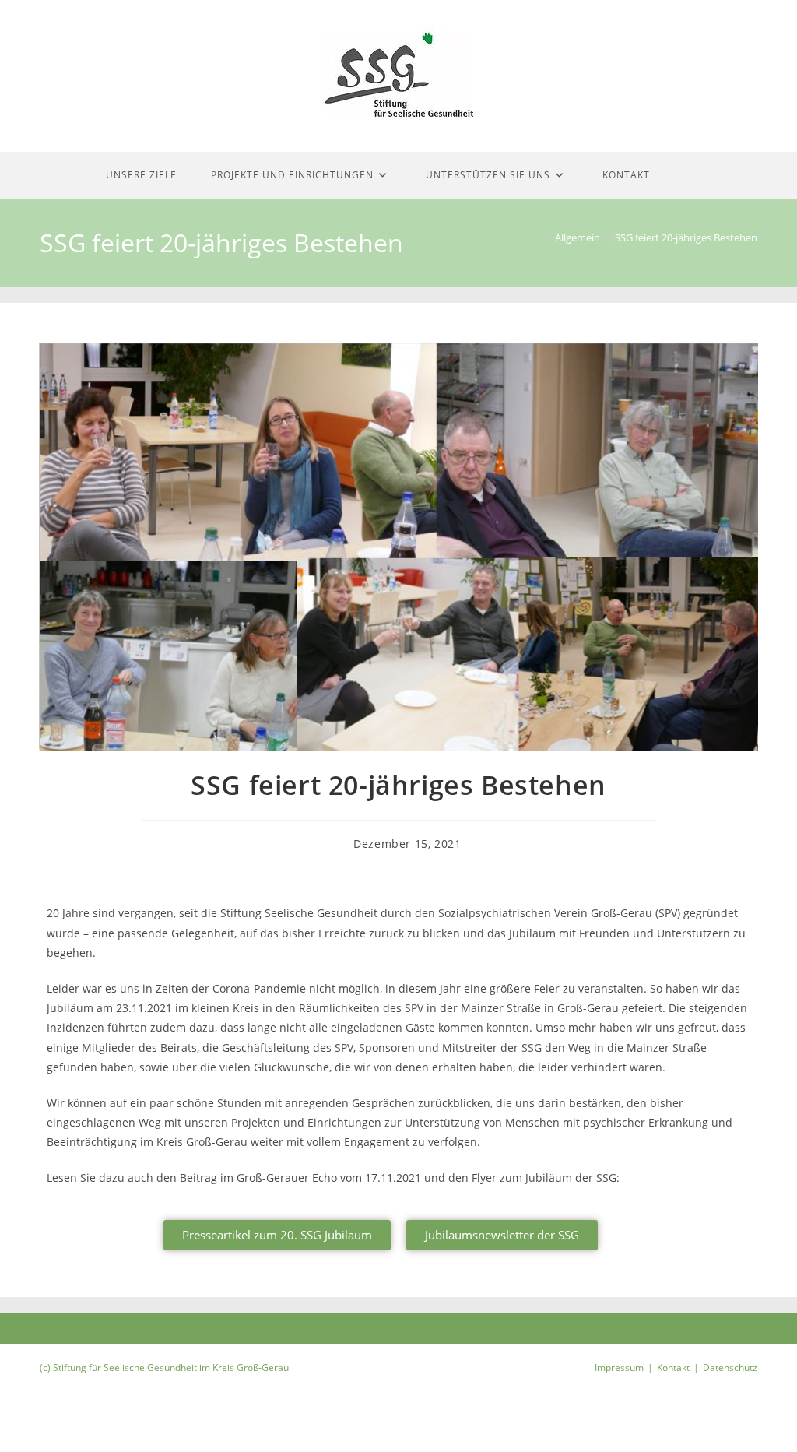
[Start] (536, 237)
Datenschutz (730, 1367)
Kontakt (673, 1367)
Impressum (619, 1367)
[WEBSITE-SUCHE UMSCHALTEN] (688, 175)
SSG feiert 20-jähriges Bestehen (686, 237)
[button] (277, 1235)
